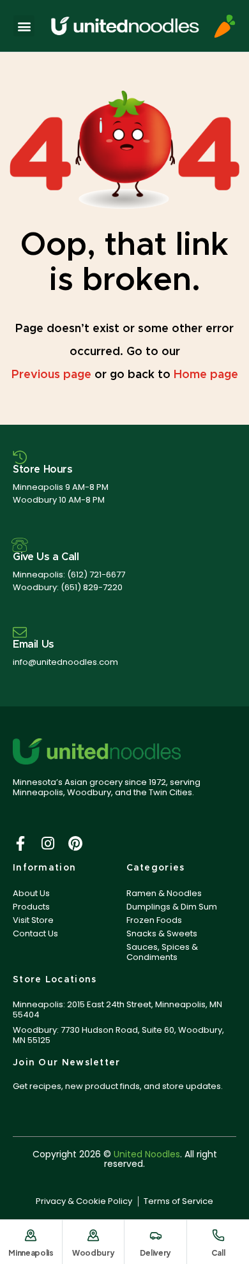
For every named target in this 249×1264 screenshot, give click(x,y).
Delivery (155, 1253)
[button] (23, 25)
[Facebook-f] (20, 843)
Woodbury (93, 1253)
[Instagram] (47, 843)
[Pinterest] (75, 843)
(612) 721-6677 (96, 574)
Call (218, 1253)
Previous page (51, 375)
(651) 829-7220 (92, 587)
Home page (206, 375)
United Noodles (147, 1154)
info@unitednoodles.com (65, 662)
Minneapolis (31, 1253)
